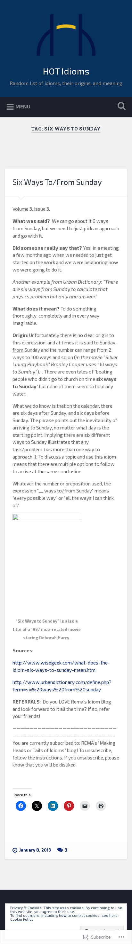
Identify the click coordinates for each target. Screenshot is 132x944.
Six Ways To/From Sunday (57, 181)
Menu (22, 106)
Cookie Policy (21, 919)
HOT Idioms (66, 71)
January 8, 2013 (35, 850)
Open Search (120, 106)
